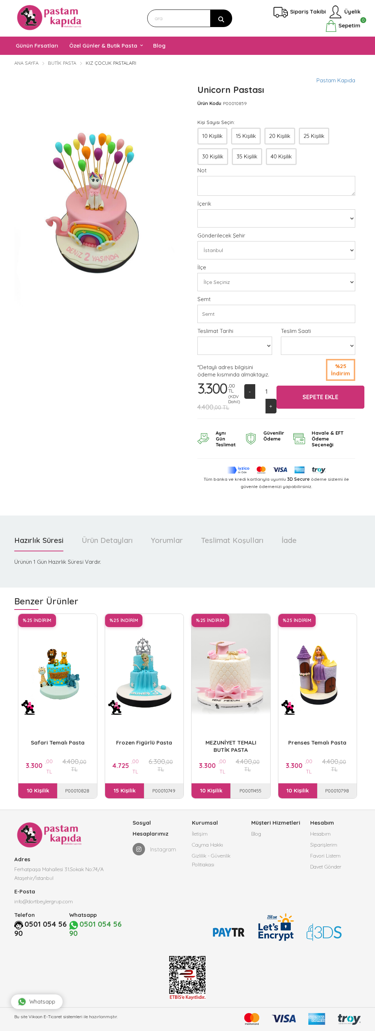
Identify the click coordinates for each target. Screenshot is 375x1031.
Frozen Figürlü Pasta (144, 742)
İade (289, 540)
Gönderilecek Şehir (221, 235)
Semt (204, 299)
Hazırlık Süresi (38, 540)
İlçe (201, 267)
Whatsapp (42, 1001)
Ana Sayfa (26, 63)
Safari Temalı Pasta (58, 742)
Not (202, 170)
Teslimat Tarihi (215, 330)
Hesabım (320, 834)
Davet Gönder (325, 866)
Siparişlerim (323, 844)
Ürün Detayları (107, 540)
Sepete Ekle (320, 397)
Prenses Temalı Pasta (317, 742)
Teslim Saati (296, 330)
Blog (256, 834)
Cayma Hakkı (207, 844)
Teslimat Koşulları (232, 540)
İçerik (204, 203)
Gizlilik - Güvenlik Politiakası (211, 860)
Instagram (162, 849)
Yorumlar (167, 540)
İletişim (200, 834)
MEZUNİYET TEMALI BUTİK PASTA (230, 746)
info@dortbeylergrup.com (43, 901)
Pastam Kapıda (335, 80)
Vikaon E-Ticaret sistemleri (55, 1016)
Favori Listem (325, 855)
